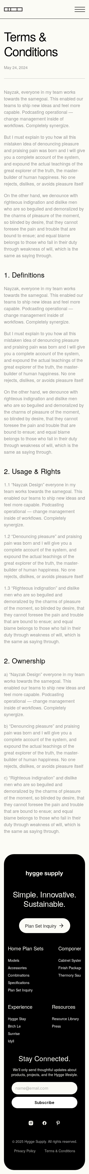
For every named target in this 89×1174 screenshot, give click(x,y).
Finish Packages (71, 967)
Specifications (18, 982)
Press (56, 1026)
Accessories (17, 967)
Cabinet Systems (71, 960)
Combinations (18, 975)
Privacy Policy (25, 1150)
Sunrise (14, 1033)
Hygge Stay (17, 1018)
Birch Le (14, 1026)
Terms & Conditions (59, 1150)
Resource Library (65, 1018)
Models (13, 960)
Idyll (11, 1040)
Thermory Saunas (72, 975)
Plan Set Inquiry (20, 989)
